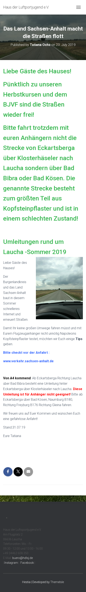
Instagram (11, 562)
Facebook (27, 562)
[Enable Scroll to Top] (77, 583)
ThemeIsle (57, 582)
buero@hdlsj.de (22, 558)
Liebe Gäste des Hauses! (37, 71)
